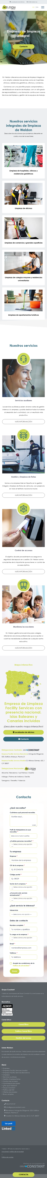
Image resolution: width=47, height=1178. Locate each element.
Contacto (24, 46)
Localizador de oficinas (17, 2)
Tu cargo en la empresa (19, 934)
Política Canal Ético (23, 1031)
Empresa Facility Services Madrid (13, 760)
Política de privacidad (21, 965)
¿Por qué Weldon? (10, 1085)
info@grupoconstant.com (15, 1107)
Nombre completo (17, 925)
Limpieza (6, 1075)
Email (12, 944)
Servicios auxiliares (10, 1077)
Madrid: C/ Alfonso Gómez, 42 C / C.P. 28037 (22, 1116)
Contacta (24, 739)
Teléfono (13, 953)
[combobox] (23, 836)
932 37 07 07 (10, 1104)
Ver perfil (8, 1123)
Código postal (15, 874)
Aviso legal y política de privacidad (13, 1151)
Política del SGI (8, 1090)
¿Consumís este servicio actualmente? (18, 894)
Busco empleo (8, 1094)
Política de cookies (7, 1157)
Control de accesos (10, 1081)
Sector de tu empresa (18, 884)
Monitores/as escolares (11, 1083)
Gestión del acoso (23, 1038)
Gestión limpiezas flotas (11, 1079)
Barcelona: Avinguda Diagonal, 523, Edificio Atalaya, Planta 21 (21, 1111)
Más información (23, 422)
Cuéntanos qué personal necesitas (22, 812)
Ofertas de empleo (10, 1092)
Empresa (13, 856)
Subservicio (14, 910)
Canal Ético (23, 1024)
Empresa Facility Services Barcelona (15, 754)
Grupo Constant (9, 1088)
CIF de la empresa (17, 865)
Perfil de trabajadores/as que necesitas (20, 831)
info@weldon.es (32, 2)
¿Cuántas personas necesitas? (21, 841)
